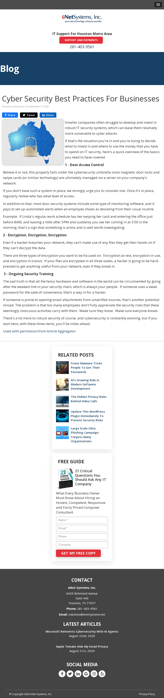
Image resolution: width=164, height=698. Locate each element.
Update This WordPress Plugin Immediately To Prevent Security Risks (88, 415)
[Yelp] (102, 673)
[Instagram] (94, 673)
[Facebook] (62, 673)
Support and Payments (81, 40)
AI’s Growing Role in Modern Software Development (85, 384)
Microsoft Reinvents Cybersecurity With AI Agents (82, 631)
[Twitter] (70, 673)
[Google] (86, 673)
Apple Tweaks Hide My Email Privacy (82, 646)
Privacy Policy (147, 694)
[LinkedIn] (78, 673)
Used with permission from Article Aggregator (39, 331)
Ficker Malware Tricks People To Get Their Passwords (86, 367)
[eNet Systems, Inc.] (82, 18)
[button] (158, 4)
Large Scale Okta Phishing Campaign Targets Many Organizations (85, 434)
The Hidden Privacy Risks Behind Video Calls (89, 399)
